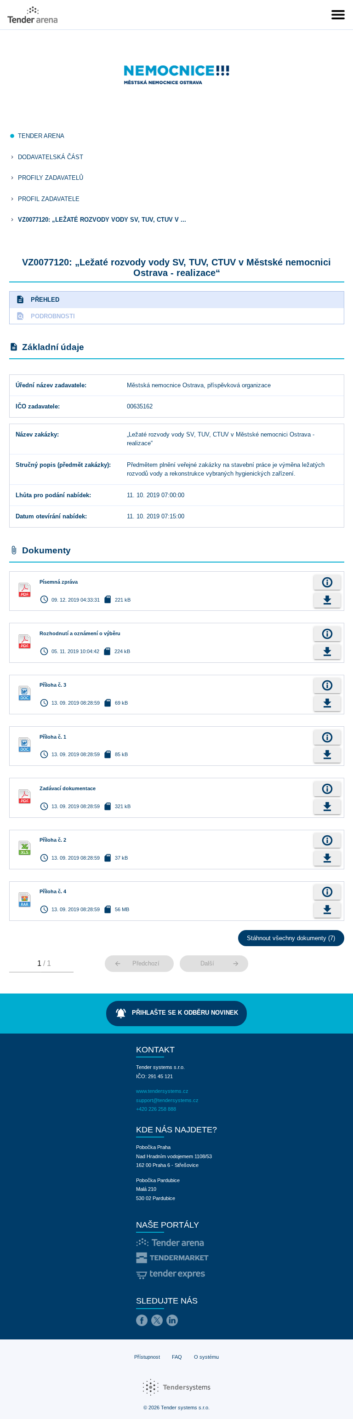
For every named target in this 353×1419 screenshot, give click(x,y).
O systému (206, 1357)
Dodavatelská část (50, 157)
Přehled (37, 299)
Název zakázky (36, 434)
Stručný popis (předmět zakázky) (62, 464)
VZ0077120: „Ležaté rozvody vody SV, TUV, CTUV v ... (102, 219)
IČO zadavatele (37, 406)
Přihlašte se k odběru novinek (176, 1013)
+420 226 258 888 (156, 1109)
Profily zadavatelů (50, 177)
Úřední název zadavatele (50, 385)
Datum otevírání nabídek (50, 516)
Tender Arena (41, 135)
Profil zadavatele (49, 198)
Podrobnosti (45, 316)
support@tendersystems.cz (167, 1100)
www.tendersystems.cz (162, 1091)
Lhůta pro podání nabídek (52, 495)
